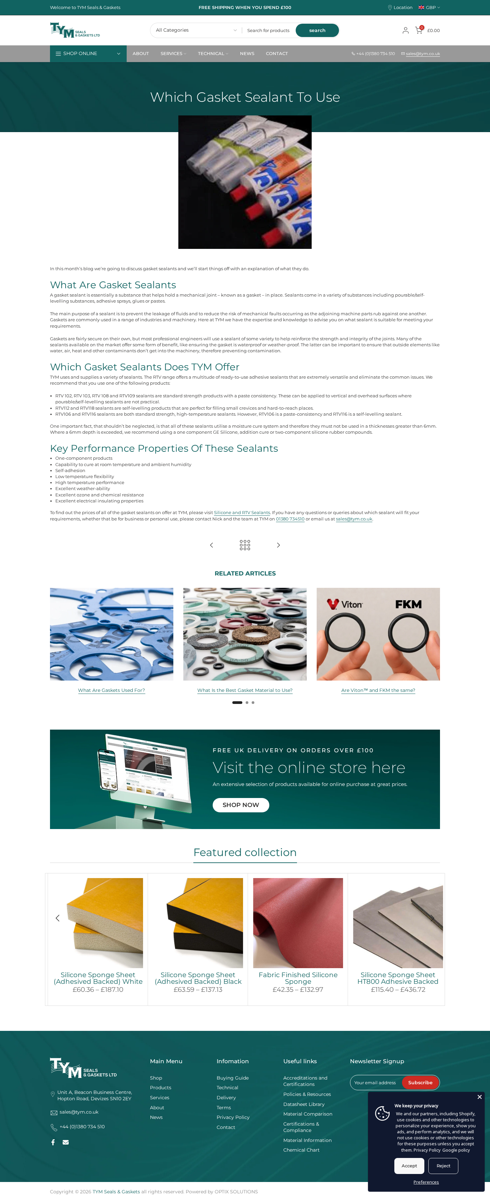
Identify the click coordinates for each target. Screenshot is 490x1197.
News (156, 1117)
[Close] (479, 1097)
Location (403, 7)
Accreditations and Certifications (305, 1081)
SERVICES (171, 53)
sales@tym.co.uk (423, 53)
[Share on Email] (66, 1142)
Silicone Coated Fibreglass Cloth (202, 978)
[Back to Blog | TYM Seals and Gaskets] (245, 545)
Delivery (226, 1098)
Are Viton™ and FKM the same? (378, 690)
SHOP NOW (241, 805)
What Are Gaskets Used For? (111, 690)
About (157, 1108)
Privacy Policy (233, 1117)
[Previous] (58, 918)
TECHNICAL (211, 53)
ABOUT (141, 53)
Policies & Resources (307, 1094)
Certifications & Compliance (301, 1127)
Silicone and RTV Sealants (242, 512)
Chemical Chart (301, 1150)
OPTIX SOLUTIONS (236, 1192)
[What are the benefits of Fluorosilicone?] (278, 545)
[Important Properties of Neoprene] (211, 545)
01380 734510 (290, 518)
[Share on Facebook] (53, 1142)
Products (160, 1088)
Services (159, 1098)
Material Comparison (307, 1114)
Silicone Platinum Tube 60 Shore (302, 978)
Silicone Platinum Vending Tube (402, 978)
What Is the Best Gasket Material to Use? (245, 690)
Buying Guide (233, 1078)
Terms (224, 1108)
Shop (156, 1078)
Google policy (456, 1150)
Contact (226, 1127)
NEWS (247, 53)
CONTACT (277, 53)
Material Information (307, 1140)
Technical (227, 1088)
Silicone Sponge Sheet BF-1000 (102, 978)
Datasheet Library (304, 1104)
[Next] (431, 918)
